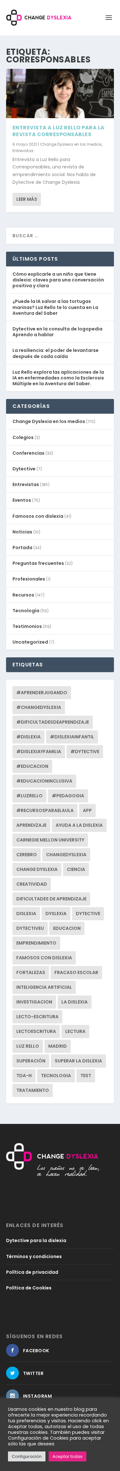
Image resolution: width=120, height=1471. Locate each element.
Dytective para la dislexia (36, 1240)
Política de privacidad (32, 1272)
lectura (75, 1031)
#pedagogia (68, 795)
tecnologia (56, 1075)
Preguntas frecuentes (38, 563)
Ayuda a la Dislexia (79, 825)
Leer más (26, 199)
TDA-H (24, 1075)
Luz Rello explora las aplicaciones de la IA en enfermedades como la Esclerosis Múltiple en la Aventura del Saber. (58, 378)
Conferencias (28, 453)
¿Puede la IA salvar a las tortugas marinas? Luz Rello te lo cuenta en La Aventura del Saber (55, 307)
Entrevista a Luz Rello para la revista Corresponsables (58, 131)
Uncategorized (30, 642)
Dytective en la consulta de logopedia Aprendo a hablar (57, 332)
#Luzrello (29, 795)
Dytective (24, 469)
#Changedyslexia (38, 707)
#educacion (32, 766)
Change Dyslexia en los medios (71, 144)
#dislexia (28, 737)
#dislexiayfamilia (38, 751)
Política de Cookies (29, 1288)
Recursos (23, 595)
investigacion (34, 1002)
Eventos (21, 500)
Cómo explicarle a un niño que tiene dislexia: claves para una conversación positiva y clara (58, 280)
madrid (57, 1046)
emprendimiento (36, 943)
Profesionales (28, 579)
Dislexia (26, 913)
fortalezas (30, 972)
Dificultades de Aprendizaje (51, 899)
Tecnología (25, 610)
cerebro (26, 854)
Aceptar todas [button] (67, 1456)
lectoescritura (36, 1031)
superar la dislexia (78, 1061)
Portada (22, 547)
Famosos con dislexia (37, 516)
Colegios (23, 437)
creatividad (31, 884)
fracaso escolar (76, 972)
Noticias (22, 532)
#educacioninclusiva (44, 781)
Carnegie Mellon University (50, 840)
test (85, 1075)
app (87, 810)
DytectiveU (30, 928)
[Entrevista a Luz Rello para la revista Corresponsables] (60, 93)
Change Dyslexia (37, 869)
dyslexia (56, 913)
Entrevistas (23, 150)
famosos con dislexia (44, 958)
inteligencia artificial (44, 987)
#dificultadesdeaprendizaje (52, 722)
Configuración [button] (27, 1456)
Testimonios (27, 626)
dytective (88, 913)
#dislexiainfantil (72, 737)
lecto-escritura (37, 1016)
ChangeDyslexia (66, 854)
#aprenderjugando (41, 692)
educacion (67, 928)
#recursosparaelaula (45, 810)
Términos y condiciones (34, 1256)
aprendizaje (31, 825)
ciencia (76, 869)
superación (30, 1061)
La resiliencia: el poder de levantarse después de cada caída (55, 353)
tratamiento (32, 1090)
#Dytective (84, 751)
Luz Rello (27, 1046)
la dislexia (74, 1002)
